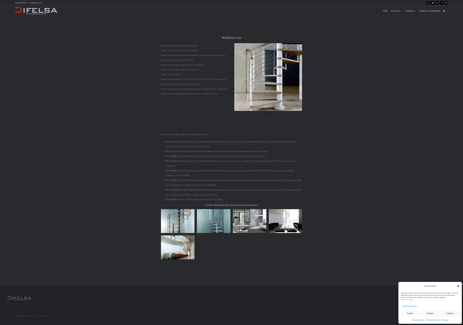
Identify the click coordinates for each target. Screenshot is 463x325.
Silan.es (48, 316)
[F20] (177, 247)
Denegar (430, 313)
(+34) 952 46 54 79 (21, 3)
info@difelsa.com (36, 3)
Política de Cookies (418, 320)
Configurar (450, 313)
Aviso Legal (445, 320)
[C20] (285, 221)
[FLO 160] (213, 221)
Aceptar (410, 313)
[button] (458, 286)
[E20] (249, 221)
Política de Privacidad (433, 320)
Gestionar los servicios (409, 306)
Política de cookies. (407, 300)
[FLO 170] (177, 221)
